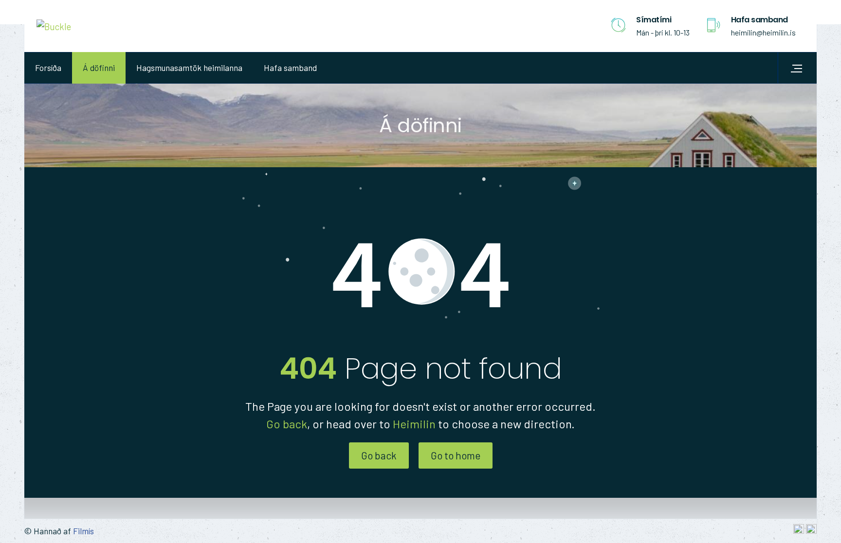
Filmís (83, 530)
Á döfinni (99, 67)
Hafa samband (290, 67)
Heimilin (414, 424)
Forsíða (48, 67)
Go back (286, 424)
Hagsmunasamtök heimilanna (189, 67)
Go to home (455, 455)
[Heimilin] (54, 26)
